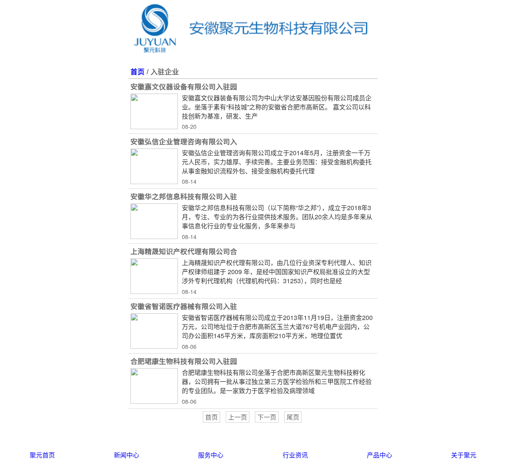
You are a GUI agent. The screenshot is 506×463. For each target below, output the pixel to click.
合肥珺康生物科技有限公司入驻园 (183, 361)
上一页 (237, 417)
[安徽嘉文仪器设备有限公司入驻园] (154, 111)
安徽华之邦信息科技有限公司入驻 (183, 196)
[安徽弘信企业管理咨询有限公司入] (154, 166)
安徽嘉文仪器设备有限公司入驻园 (183, 86)
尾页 (293, 417)
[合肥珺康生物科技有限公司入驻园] (154, 386)
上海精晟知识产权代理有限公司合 (183, 251)
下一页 (266, 417)
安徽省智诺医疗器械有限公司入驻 (183, 306)
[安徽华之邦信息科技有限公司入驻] (154, 221)
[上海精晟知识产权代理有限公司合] (154, 276)
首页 (137, 71)
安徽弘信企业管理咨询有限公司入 (183, 141)
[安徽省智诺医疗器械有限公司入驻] (154, 331)
